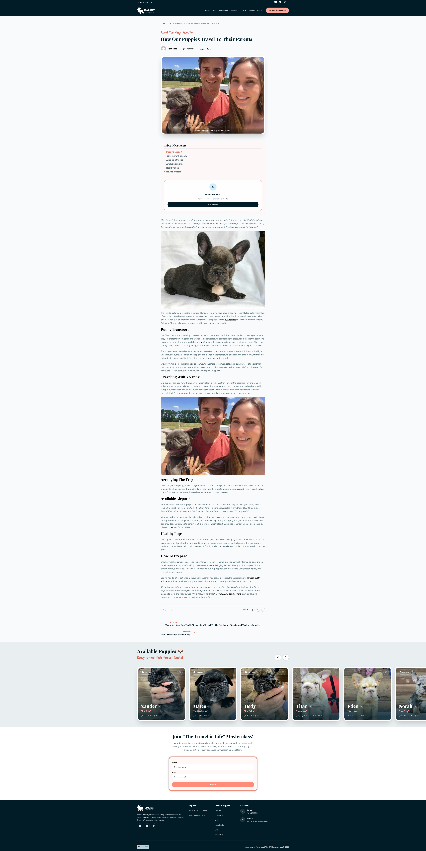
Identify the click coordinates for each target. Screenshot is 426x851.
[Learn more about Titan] (316, 694)
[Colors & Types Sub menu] (262, 10)
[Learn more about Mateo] (231, 672)
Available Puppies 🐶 (160, 651)
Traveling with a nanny (176, 155)
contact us (173, 527)
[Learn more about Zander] (179, 672)
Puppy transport (174, 152)
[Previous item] (278, 657)
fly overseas (230, 319)
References (223, 10)
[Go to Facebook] (280, 2)
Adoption (188, 32)
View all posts (168, 610)
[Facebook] (252, 610)
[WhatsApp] (263, 610)
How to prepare (173, 171)
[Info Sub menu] (245, 10)
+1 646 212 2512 (252, 813)
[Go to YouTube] (275, 2)
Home (207, 10)
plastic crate (198, 342)
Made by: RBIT (143, 847)
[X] (258, 610)
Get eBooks (213, 205)
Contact (234, 10)
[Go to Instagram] (285, 2)
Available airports (174, 163)
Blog (214, 10)
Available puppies (279, 10)
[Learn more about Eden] (367, 694)
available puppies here (230, 593)
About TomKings (176, 24)
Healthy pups (172, 167)
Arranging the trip (174, 159)
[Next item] (286, 657)
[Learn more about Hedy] (283, 672)
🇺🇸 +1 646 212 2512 (146, 2)
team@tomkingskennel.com (257, 821)
